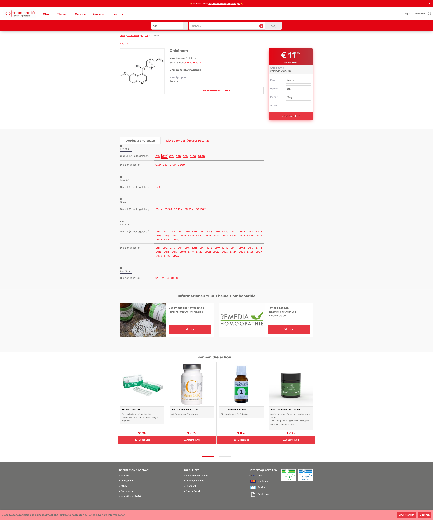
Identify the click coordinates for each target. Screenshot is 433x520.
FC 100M (201, 209)
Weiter (190, 329)
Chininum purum (193, 62)
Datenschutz (128, 491)
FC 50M (189, 209)
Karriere (98, 14)
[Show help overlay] (261, 26)
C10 (157, 156)
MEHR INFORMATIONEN (216, 90)
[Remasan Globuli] (142, 384)
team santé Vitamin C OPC (185, 409)
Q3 (167, 278)
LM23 (224, 235)
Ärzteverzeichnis (195, 481)
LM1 (157, 231)
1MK (157, 187)
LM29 (167, 239)
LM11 (233, 231)
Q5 (177, 278)
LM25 (241, 235)
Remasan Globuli (131, 409)
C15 (171, 156)
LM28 (158, 239)
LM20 (199, 235)
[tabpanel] (142, 403)
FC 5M (168, 209)
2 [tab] (225, 456)
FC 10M (178, 209)
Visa (260, 475)
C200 (201, 156)
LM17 (174, 235)
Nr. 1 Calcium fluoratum (233, 409)
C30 (178, 156)
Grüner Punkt (193, 491)
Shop (46, 14)
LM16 (166, 235)
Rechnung (263, 494)
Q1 (156, 278)
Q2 (162, 278)
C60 (185, 156)
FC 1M (158, 209)
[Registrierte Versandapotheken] (288, 475)
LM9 (217, 231)
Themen (63, 14)
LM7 (202, 231)
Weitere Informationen (111, 514)
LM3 (172, 231)
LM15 (158, 235)
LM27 (259, 235)
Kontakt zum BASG (131, 496)
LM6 (195, 231)
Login (407, 13)
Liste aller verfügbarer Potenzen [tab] (188, 140)
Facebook (191, 486)
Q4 (172, 278)
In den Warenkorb (290, 116)
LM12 (242, 231)
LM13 (251, 231)
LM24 (233, 235)
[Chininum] (142, 71)
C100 (193, 156)
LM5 (187, 231)
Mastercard (264, 481)
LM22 (216, 235)
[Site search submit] (273, 26)
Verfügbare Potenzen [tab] (140, 140)
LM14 (259, 231)
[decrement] (308, 107)
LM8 (209, 231)
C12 (164, 156)
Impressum (127, 481)
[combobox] (298, 88)
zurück (125, 43)
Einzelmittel (133, 35)
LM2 (165, 231)
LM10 (225, 231)
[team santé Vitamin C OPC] (192, 384)
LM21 (208, 235)
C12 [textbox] (289, 88)
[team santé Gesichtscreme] (291, 384)
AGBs (124, 486)
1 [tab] (208, 456)
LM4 (179, 231)
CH (146, 35)
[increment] (308, 104)
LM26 (250, 235)
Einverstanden (406, 514)
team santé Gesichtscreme (285, 409)
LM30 (176, 239)
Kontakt (125, 475)
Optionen (425, 514)
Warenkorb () (423, 13)
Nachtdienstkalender (197, 475)
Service (80, 14)
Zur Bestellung (142, 439)
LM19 (191, 235)
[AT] (19, 13)
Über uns (116, 14)
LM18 (182, 235)
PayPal (261, 487)
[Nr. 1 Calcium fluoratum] (241, 384)
